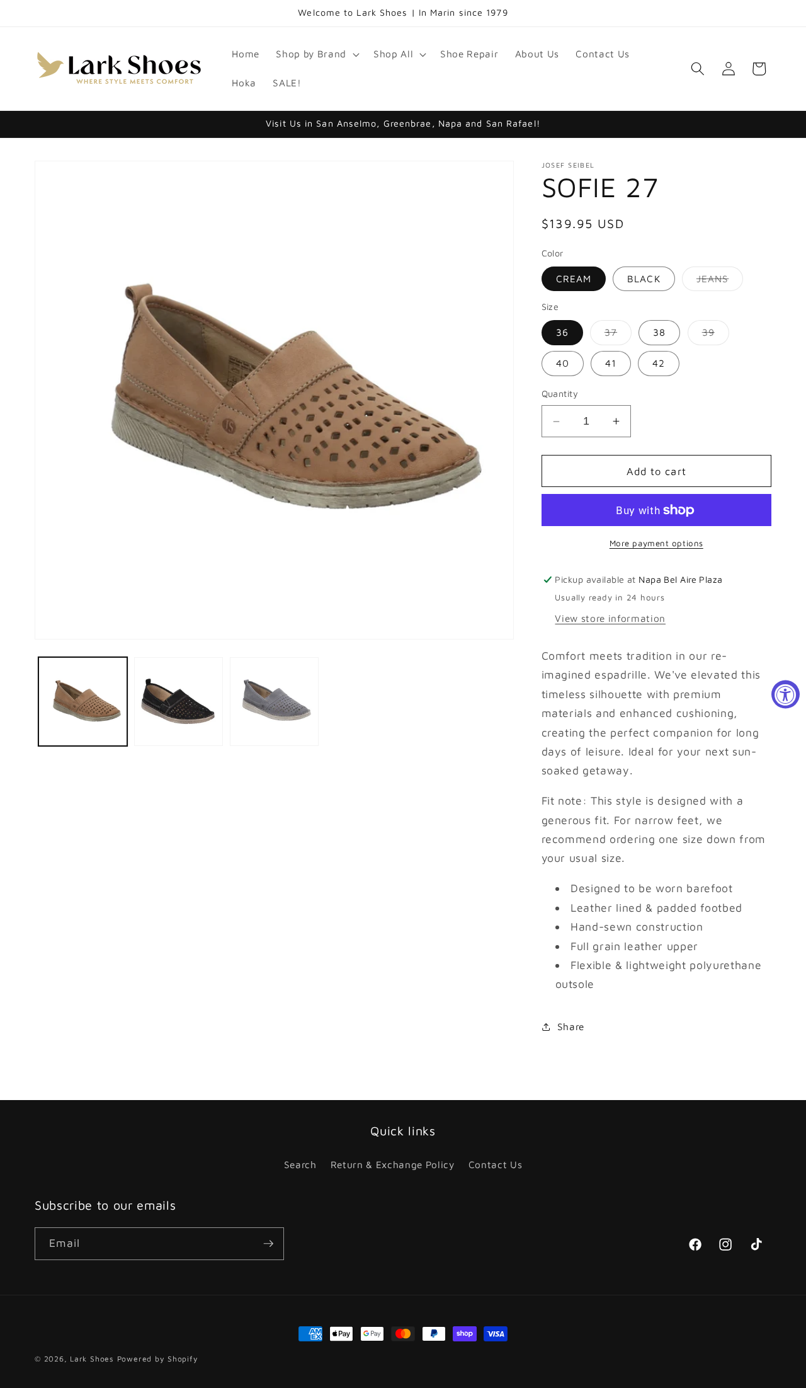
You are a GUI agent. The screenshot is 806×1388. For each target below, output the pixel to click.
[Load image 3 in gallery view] (274, 701)
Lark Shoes (92, 1358)
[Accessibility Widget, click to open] (785, 694)
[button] (316, 54)
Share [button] (570, 1026)
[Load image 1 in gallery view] (82, 701)
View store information (610, 618)
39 (715, 335)
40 (562, 363)
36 (562, 332)
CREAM (574, 278)
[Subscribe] (268, 1243)
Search (300, 1164)
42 (658, 363)
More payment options (656, 543)
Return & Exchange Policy (393, 1164)
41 (610, 363)
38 (659, 332)
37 (618, 335)
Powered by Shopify (157, 1358)
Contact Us (495, 1164)
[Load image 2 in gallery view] (178, 701)
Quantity (560, 393)
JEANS (720, 281)
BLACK (644, 278)
